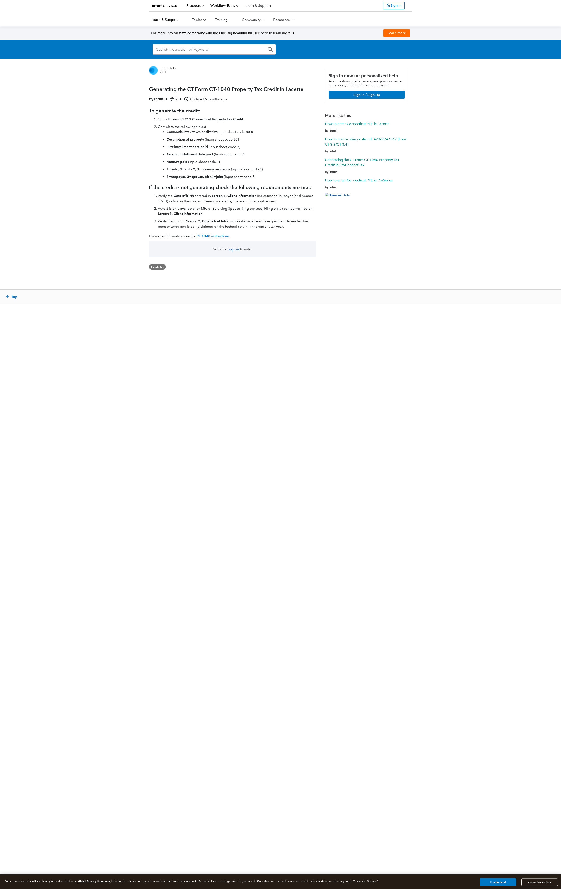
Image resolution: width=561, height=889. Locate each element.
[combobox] (214, 49)
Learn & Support (164, 20)
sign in (234, 249)
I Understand (498, 882)
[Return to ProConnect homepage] (164, 5)
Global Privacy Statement (94, 881)
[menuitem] (195, 5)
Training (221, 20)
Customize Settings (539, 882)
